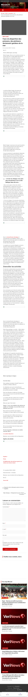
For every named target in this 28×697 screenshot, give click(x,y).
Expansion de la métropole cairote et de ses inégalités (14, 488)
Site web (4, 535)
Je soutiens (8, 433)
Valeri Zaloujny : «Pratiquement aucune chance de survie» (13, 493)
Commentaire (6, 507)
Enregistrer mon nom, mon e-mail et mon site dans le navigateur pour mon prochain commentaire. (13, 544)
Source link (5, 480)
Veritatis (13, 48)
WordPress (19, 689)
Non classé (5, 36)
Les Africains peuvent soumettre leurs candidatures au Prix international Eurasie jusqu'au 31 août (14, 627)
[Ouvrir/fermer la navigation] (3, 10)
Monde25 (5, 5)
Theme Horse (16, 688)
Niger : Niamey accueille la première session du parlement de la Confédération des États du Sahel (14, 602)
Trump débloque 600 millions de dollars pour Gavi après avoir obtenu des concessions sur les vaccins (13, 676)
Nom (4, 523)
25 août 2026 (5, 606)
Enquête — (5, 456)
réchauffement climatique (12, 237)
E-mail (4, 529)
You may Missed (7, 582)
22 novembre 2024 (7, 48)
